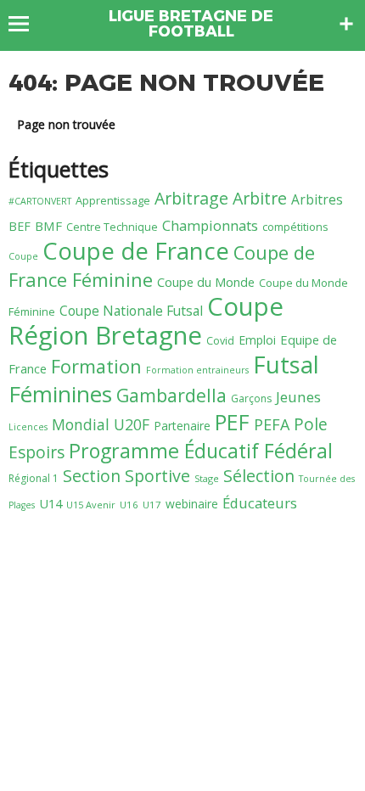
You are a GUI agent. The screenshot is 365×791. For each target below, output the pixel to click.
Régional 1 (33, 478)
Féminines (60, 394)
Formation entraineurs (197, 370)
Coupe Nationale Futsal (131, 310)
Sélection (259, 475)
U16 (129, 504)
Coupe (23, 256)
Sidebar (346, 24)
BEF (19, 226)
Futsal (286, 364)
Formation (96, 366)
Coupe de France (135, 250)
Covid (220, 341)
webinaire (192, 504)
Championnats (210, 225)
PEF (232, 422)
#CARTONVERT (39, 201)
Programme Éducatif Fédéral (201, 450)
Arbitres (317, 199)
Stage (206, 478)
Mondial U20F (100, 424)
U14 (50, 503)
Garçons (251, 398)
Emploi (257, 340)
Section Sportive (126, 475)
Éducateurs (259, 503)
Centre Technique (112, 227)
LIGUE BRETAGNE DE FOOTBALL (191, 24)
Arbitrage (191, 198)
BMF (48, 225)
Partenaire (182, 426)
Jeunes (298, 397)
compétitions (295, 226)
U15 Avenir (90, 504)
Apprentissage (113, 200)
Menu (26, 24)
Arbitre (260, 198)
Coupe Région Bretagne (146, 320)
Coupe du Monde (206, 281)
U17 (152, 504)
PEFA (271, 424)
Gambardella (171, 395)
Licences (28, 427)
